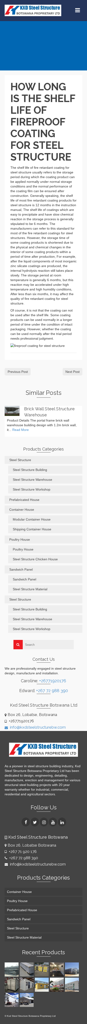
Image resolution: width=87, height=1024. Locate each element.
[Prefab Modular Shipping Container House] (12, 985)
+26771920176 (52, 680)
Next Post (72, 372)
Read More (20, 430)
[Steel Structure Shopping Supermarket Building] (57, 985)
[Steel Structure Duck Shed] (57, 969)
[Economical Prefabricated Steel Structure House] (42, 985)
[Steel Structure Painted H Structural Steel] (12, 969)
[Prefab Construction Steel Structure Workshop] (72, 985)
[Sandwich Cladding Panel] (27, 969)
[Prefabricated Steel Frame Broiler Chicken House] (72, 969)
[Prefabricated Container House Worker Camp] (27, 985)
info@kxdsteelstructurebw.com (37, 727)
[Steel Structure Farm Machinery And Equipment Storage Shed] (27, 1000)
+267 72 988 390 (52, 690)
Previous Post (18, 372)
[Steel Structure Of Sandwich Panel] (42, 969)
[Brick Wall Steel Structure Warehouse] (12, 411)
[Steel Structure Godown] (12, 1000)
